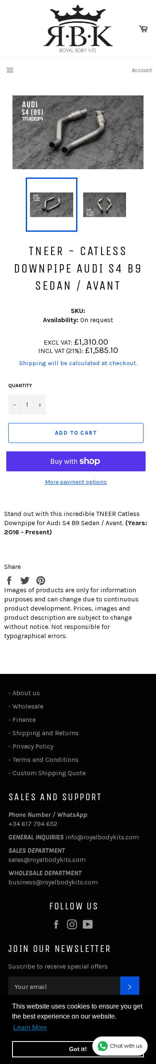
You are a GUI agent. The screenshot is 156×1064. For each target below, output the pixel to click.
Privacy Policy (32, 746)
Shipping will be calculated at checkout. (78, 363)
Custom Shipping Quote (49, 773)
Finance (24, 720)
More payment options (76, 482)
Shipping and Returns (45, 733)
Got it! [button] (78, 1049)
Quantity (20, 385)
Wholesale (29, 706)
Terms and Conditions (45, 760)
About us (26, 693)
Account (142, 70)
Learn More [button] (30, 1027)
